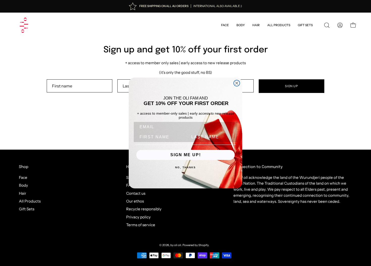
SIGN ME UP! (185, 155)
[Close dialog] (237, 83)
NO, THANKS (185, 167)
